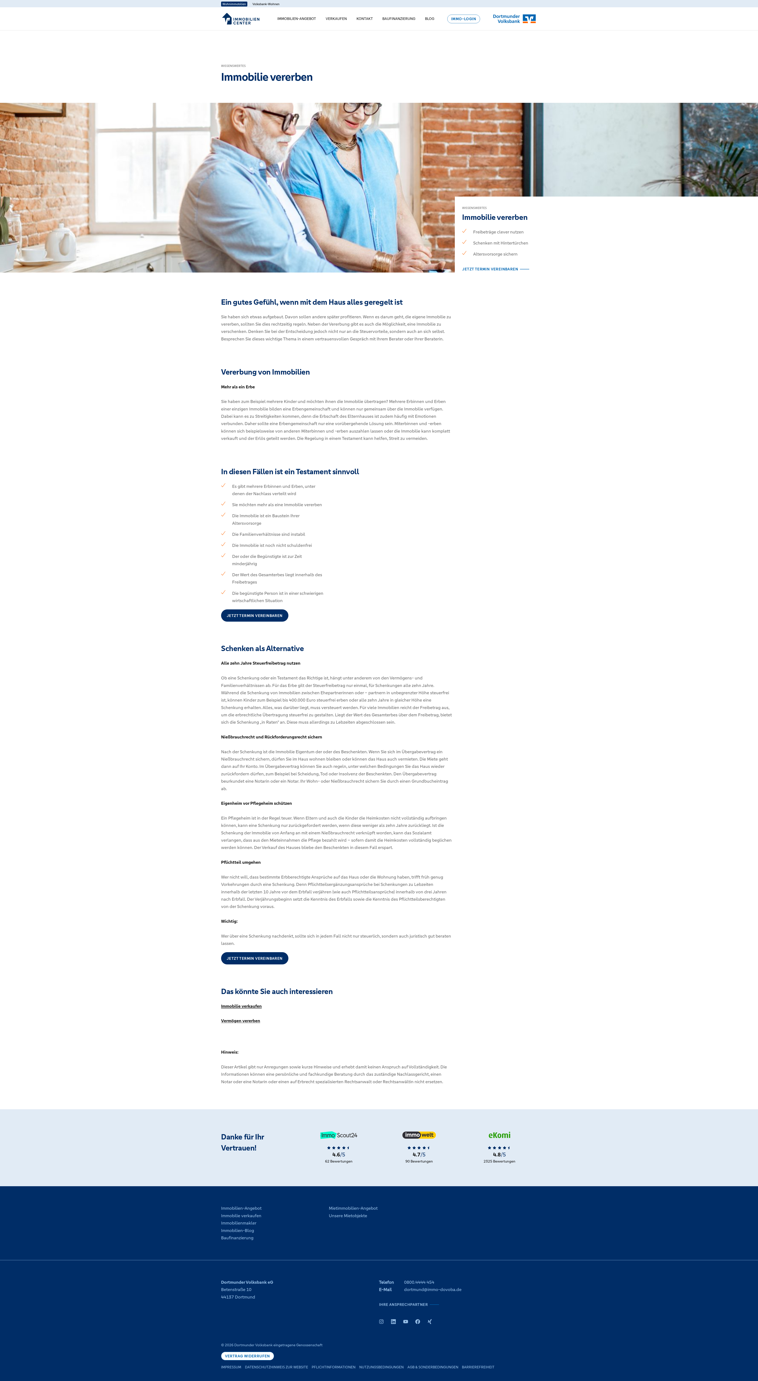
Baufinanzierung (398, 18)
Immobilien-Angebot (296, 18)
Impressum (231, 1367)
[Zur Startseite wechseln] (240, 19)
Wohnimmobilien (234, 4)
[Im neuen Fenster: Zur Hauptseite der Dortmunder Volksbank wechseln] (514, 18)
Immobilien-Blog (237, 1230)
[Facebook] (417, 1321)
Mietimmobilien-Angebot (353, 1208)
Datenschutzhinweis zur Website (276, 1367)
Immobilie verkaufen (241, 1006)
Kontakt (364, 18)
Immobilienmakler (238, 1223)
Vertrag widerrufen (247, 1356)
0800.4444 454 (419, 1282)
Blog (429, 18)
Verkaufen (336, 18)
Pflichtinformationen (334, 1367)
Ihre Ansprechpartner (403, 1304)
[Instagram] (381, 1321)
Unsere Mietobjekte (348, 1215)
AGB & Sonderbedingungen (432, 1367)
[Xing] (429, 1321)
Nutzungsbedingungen (381, 1367)
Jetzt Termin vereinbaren (490, 269)
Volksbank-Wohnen (266, 4)
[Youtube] (405, 1321)
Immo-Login (463, 19)
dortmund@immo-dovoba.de (433, 1289)
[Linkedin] (393, 1321)
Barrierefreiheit (478, 1367)
